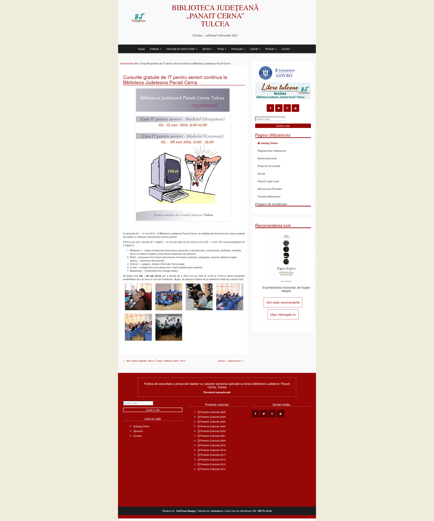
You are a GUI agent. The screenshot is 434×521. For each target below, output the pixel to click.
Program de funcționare (271, 204)
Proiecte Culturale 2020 (213, 440)
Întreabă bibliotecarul (269, 196)
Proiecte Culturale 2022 (213, 431)
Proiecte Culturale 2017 (213, 454)
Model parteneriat (267, 158)
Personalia (237, 49)
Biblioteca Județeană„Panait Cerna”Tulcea (215, 15)
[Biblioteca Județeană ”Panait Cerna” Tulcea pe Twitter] (279, 108)
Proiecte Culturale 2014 (213, 469)
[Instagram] (287, 108)
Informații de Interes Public (181, 49)
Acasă (141, 49)
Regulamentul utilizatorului (272, 150)
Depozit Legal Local (268, 181)
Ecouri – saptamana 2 (231, 360)
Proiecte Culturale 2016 (213, 459)
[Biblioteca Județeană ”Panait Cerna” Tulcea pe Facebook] (270, 108)
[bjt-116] (138, 296)
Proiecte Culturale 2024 (213, 421)
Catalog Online (141, 426)
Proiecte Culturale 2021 (213, 435)
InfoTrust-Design (186, 511)
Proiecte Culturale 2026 (213, 412)
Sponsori (138, 431)
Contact (286, 49)
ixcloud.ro (217, 511)
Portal (221, 49)
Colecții (254, 49)
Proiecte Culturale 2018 (213, 450)
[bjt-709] (168, 296)
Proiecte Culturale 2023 (213, 426)
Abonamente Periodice (270, 189)
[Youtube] (295, 108)
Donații (261, 173)
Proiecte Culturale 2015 (213, 464)
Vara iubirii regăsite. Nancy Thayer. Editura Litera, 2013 (154, 360)
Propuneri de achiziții (269, 166)
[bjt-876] (168, 327)
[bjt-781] (229, 296)
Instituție (155, 49)
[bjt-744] (199, 296)
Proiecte (270, 49)
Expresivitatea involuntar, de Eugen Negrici (286, 289)
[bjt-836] (138, 327)
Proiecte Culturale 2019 (213, 445)
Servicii (206, 49)
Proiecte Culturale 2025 (213, 416)
